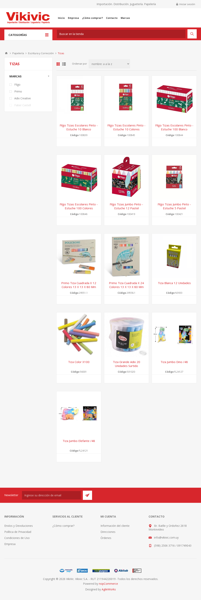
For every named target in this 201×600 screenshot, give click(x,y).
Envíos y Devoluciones (18, 526)
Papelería (18, 53)
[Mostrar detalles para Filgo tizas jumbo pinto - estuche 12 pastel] (126, 177)
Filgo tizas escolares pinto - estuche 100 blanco (174, 127)
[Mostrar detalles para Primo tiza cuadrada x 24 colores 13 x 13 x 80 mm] (126, 256)
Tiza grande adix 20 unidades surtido (126, 364)
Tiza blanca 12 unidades (174, 283)
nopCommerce (108, 583)
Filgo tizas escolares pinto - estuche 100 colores (79, 206)
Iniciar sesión (187, 4)
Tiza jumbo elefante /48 (79, 441)
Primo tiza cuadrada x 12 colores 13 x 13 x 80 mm (78, 285)
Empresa (10, 544)
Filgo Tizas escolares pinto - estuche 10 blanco (79, 127)
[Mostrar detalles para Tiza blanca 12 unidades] (174, 256)
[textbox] (121, 34)
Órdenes (105, 538)
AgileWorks (109, 589)
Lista (64, 64)
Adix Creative (22, 98)
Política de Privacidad (17, 532)
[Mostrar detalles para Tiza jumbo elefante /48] (79, 413)
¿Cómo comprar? (63, 526)
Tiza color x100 (79, 362)
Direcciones (107, 532)
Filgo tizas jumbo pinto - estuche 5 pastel (174, 206)
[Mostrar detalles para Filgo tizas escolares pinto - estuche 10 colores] (126, 98)
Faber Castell (22, 105)
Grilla (58, 64)
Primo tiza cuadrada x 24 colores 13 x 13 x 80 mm (126, 285)
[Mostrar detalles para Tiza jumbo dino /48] (174, 334)
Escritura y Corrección (41, 53)
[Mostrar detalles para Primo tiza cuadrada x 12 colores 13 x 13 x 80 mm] (79, 256)
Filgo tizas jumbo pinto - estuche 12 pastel (126, 206)
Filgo (17, 84)
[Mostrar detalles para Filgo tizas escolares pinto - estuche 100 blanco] (174, 98)
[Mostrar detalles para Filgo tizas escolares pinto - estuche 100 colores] (79, 177)
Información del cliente (115, 526)
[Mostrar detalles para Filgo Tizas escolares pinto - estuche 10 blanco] (79, 98)
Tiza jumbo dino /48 (174, 362)
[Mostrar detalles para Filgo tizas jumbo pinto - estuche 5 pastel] (174, 177)
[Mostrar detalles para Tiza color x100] (79, 334)
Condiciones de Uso (17, 538)
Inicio (6, 53)
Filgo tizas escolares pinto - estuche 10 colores (126, 127)
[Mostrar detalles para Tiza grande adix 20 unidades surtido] (126, 334)
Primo (18, 91)
